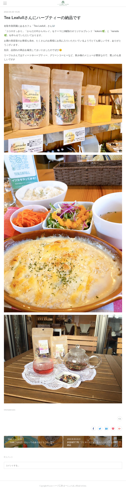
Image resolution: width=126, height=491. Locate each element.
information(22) (9, 410)
